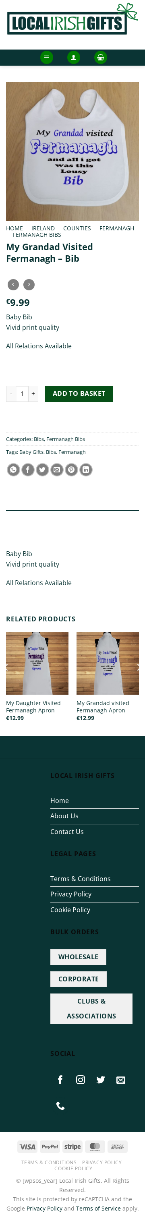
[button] (46, 57)
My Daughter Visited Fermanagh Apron (33, 707)
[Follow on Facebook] (60, 1080)
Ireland (43, 228)
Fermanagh (116, 228)
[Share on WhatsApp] (13, 469)
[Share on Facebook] (28, 469)
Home (14, 228)
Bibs (39, 439)
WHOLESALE (78, 956)
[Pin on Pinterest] (71, 469)
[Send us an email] (121, 1080)
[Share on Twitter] (42, 469)
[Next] (138, 683)
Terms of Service (98, 1208)
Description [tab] (24, 518)
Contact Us (67, 831)
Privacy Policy (70, 894)
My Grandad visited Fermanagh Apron (103, 707)
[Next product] (13, 284)
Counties (77, 228)
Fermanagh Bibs (37, 234)
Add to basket (79, 393)
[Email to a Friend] (57, 469)
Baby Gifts (31, 451)
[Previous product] (29, 284)
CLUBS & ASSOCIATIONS (91, 1008)
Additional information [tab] (43, 534)
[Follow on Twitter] (101, 1080)
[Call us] (60, 1106)
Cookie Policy (70, 909)
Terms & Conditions (80, 878)
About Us (64, 815)
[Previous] (6, 683)
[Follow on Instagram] (80, 1080)
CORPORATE (78, 979)
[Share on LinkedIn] (86, 469)
